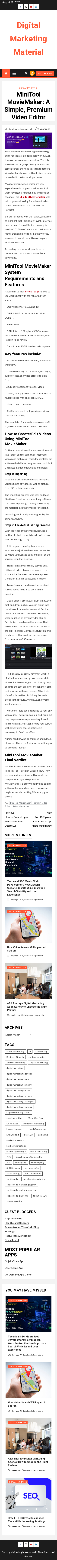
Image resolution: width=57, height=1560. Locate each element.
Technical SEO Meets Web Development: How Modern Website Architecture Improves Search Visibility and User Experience (26, 888)
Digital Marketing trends (18, 1112)
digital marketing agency (18, 1079)
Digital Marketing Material (28, 39)
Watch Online (45, 73)
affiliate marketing (15, 1051)
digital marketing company (19, 1084)
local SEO (28, 1134)
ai (30, 1051)
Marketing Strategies (17, 1145)
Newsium (43, 1552)
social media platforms (17, 1195)
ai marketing (41, 1051)
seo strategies (32, 1168)
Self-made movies (21, 806)
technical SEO (40, 1195)
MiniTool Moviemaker (32, 196)
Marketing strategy (16, 1151)
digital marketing (14, 1068)
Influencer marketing (33, 1123)
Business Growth (15, 1057)
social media (12, 1179)
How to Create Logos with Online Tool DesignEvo (16, 819)
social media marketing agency (21, 1184)
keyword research (15, 1129)
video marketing (14, 1201)
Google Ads (12, 1123)
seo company (37, 1162)
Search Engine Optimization (29, 1156)
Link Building (12, 1134)
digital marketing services (19, 1095)
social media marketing (34, 1179)
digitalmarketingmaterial (20, 129)
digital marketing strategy (19, 1107)
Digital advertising (39, 1062)
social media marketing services (22, 1190)
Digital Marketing (28, 88)
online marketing (38, 1151)
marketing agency (15, 1140)
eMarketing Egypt (35, 1118)
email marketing (14, 1118)
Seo (8, 1162)
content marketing (15, 1062)
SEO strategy (13, 1173)
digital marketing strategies (20, 1101)
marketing (43, 1134)
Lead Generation (37, 1129)
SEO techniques (33, 1173)
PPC (8, 1156)
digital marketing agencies (19, 1073)
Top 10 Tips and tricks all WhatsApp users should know (41, 819)
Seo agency (20, 1162)
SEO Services (13, 1168)
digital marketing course (18, 1090)
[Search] (26, 73)
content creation (36, 1057)
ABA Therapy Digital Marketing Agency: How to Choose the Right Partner (27, 1007)
